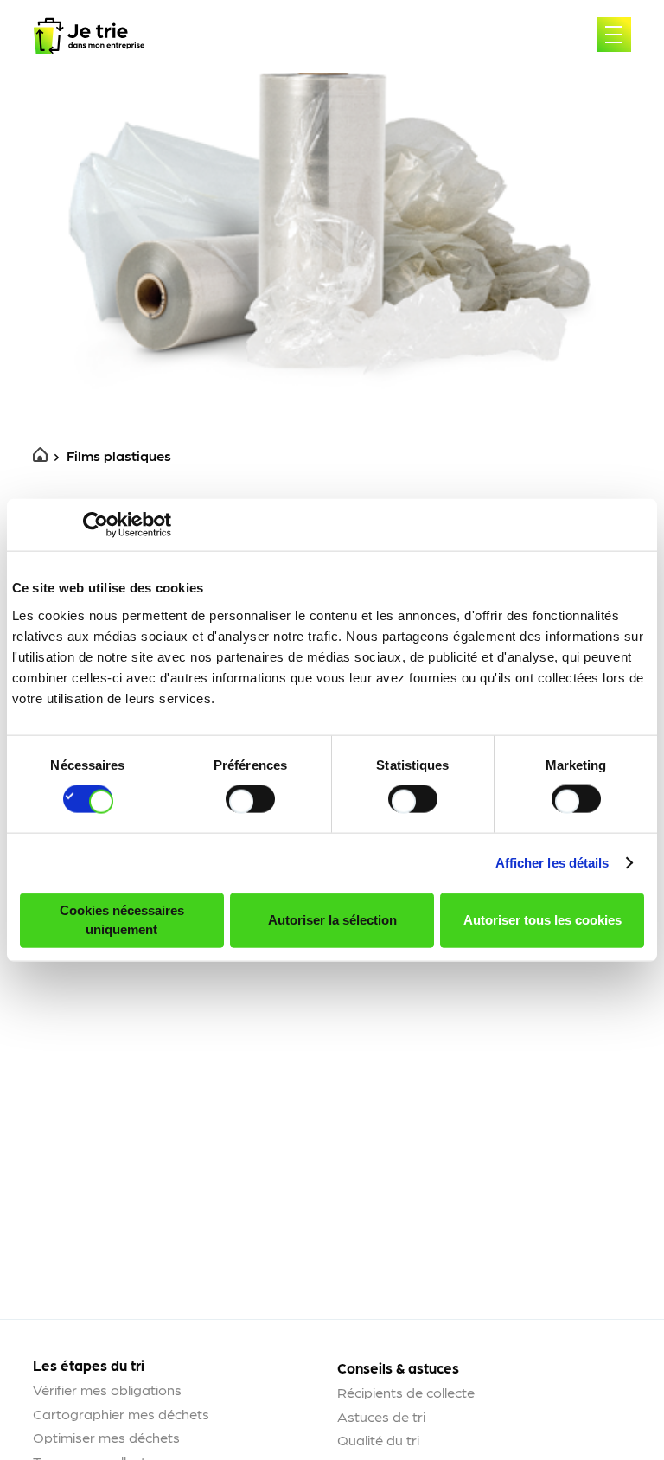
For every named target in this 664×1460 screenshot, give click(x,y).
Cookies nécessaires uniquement (122, 919)
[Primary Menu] (614, 34)
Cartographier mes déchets (121, 1413)
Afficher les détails (552, 862)
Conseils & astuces (398, 1367)
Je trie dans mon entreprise (89, 36)
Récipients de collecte (406, 1391)
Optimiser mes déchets (106, 1436)
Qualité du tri (378, 1439)
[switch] (250, 799)
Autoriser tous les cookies (542, 919)
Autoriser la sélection (332, 919)
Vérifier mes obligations (107, 1389)
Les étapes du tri (88, 1365)
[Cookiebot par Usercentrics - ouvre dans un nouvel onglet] (95, 525)
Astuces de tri (381, 1416)
